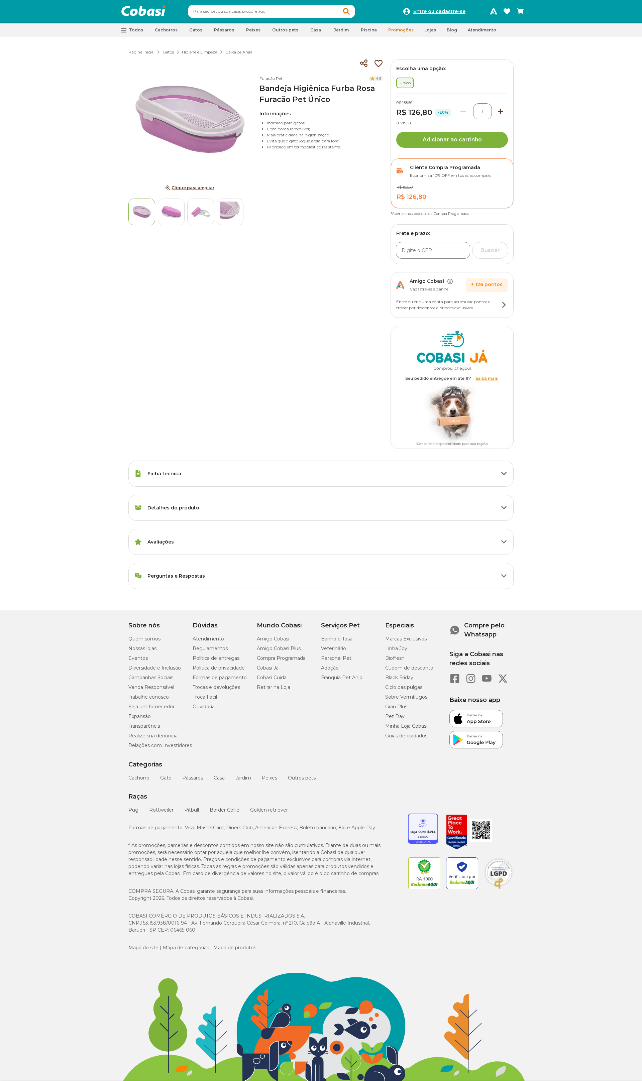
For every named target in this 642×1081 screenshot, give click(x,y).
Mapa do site (143, 948)
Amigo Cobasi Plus (279, 648)
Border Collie (224, 810)
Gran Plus (396, 707)
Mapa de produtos (234, 948)
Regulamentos (210, 648)
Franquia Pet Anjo (341, 678)
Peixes (269, 778)
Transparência (144, 726)
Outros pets (302, 778)
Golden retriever (269, 810)
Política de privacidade (219, 668)
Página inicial (141, 51)
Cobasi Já (268, 668)
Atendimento (482, 29)
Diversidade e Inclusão (154, 668)
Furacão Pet (271, 78)
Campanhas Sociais (150, 678)
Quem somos (144, 639)
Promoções (401, 29)
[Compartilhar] (364, 63)
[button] (346, 11)
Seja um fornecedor (151, 707)
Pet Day (395, 716)
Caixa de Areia (238, 51)
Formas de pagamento (220, 678)
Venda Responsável (151, 687)
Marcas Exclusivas (406, 639)
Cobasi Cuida (272, 678)
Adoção (330, 668)
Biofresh (395, 658)
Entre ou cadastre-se (439, 11)
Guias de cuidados (406, 736)
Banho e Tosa (336, 639)
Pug (133, 810)
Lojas (430, 29)
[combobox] (271, 11)
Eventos (138, 658)
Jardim (243, 778)
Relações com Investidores (160, 745)
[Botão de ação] (504, 304)
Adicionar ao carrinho (452, 139)
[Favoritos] (507, 11)
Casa (219, 778)
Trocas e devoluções (216, 687)
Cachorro (138, 778)
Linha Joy (396, 648)
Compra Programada (281, 658)
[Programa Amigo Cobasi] (494, 11)
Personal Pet (336, 658)
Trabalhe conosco (148, 697)
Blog (452, 29)
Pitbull (191, 810)
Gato (166, 778)
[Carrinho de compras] (520, 11)
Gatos (168, 51)
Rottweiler (161, 810)
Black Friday (399, 678)
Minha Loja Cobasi (406, 726)
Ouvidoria (204, 707)
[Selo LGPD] (499, 889)
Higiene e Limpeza (199, 51)
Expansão (139, 716)
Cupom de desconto (409, 668)
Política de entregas (216, 658)
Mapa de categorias (186, 948)
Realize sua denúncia (153, 736)
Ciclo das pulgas (403, 687)
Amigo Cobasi (273, 639)
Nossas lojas (142, 648)
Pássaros (192, 778)
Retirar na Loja (273, 687)
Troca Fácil (205, 697)
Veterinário (333, 648)
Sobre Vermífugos (406, 697)
